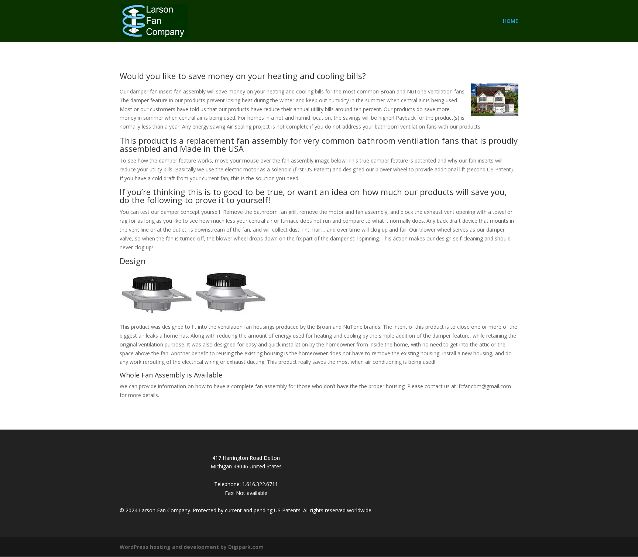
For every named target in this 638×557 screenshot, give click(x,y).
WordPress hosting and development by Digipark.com (192, 546)
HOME (510, 21)
